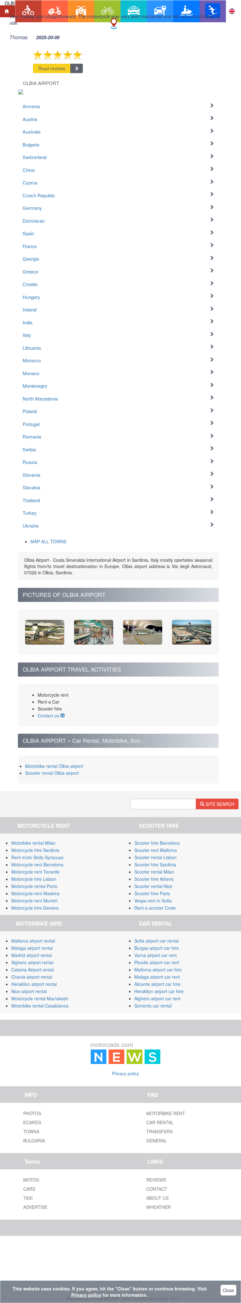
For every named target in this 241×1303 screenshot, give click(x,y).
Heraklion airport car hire (159, 991)
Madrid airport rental (31, 955)
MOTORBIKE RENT (165, 1113)
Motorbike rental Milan (33, 843)
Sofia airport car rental (156, 941)
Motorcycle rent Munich (34, 900)
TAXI (28, 1198)
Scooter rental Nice (153, 886)
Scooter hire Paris (152, 893)
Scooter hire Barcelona (157, 843)
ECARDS (32, 1122)
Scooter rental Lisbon (155, 857)
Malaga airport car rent (157, 977)
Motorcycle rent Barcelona (37, 864)
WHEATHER (158, 1207)
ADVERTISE (35, 1207)
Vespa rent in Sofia (153, 900)
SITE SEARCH (219, 804)
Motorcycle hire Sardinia (35, 850)
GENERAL (156, 1140)
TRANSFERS (159, 1131)
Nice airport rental (29, 991)
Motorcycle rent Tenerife (35, 872)
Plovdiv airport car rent (156, 962)
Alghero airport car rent (157, 998)
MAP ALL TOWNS (48, 541)
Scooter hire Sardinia (155, 864)
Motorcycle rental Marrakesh (39, 998)
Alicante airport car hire (157, 984)
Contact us (49, 715)
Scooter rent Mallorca (155, 850)
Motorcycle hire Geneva (35, 908)
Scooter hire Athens (154, 879)
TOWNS (31, 1131)
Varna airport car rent (155, 955)
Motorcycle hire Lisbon (33, 879)
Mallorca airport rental (33, 941)
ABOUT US (157, 1198)
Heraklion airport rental (34, 984)
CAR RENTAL (160, 1122)
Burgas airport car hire (156, 948)
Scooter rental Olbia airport (52, 773)
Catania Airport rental (32, 969)
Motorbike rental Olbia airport (54, 766)
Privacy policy (125, 1073)
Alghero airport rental (32, 962)
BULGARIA (34, 1140)
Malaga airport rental (32, 948)
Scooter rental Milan (154, 872)
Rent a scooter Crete (155, 908)
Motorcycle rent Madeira (35, 893)
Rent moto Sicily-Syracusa (37, 857)
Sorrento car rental (153, 1006)
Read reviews (51, 68)
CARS (29, 1189)
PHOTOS (32, 1113)
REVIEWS (156, 1180)
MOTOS (31, 1180)
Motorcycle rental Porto (34, 886)
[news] (125, 1052)
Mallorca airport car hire (158, 969)
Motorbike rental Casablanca (39, 1006)
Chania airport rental (31, 977)
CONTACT (156, 1189)
